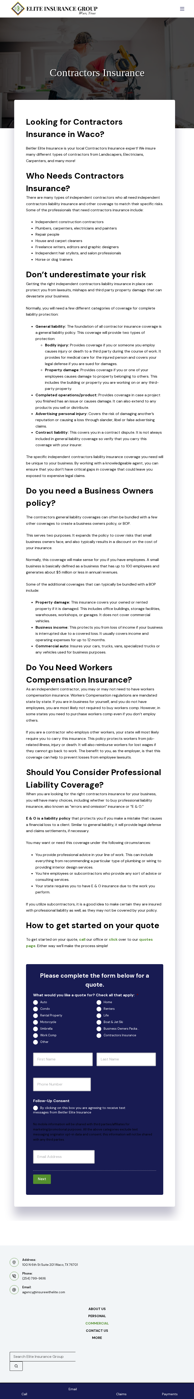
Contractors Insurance (120, 1035)
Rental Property (51, 1016)
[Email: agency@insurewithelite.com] (14, 1289)
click (113, 939)
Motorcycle (48, 1022)
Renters (109, 1009)
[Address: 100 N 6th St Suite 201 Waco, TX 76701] (14, 1262)
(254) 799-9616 (34, 1278)
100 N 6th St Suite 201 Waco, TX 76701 (50, 1265)
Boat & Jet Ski (113, 1022)
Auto (43, 1002)
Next (42, 1179)
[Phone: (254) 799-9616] (14, 1276)
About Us (97, 1309)
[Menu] (182, 9)
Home (108, 1002)
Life (106, 1016)
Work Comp (48, 1035)
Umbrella (46, 1029)
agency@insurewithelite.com (43, 1292)
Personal (97, 1316)
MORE (97, 1338)
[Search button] (16, 1366)
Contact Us (97, 1330)
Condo (45, 1009)
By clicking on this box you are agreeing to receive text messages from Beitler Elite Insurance (79, 1110)
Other (44, 1042)
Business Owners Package (122, 1029)
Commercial (97, 1323)
